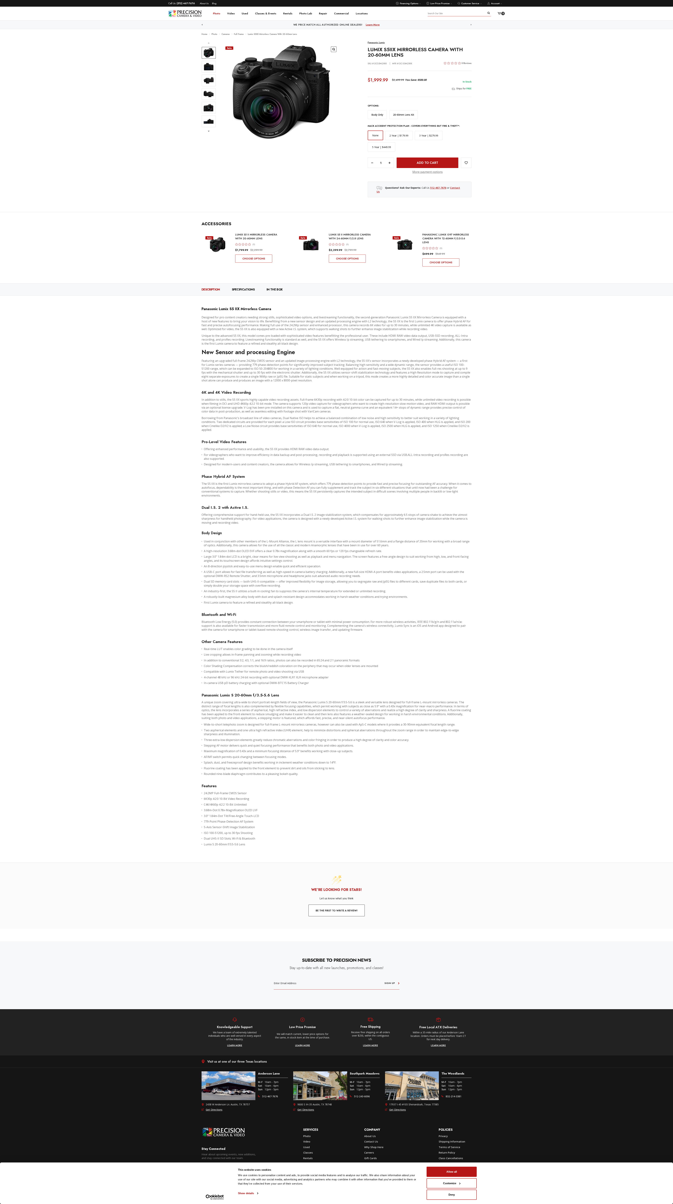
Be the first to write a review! (337, 910)
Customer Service (470, 3)
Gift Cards (370, 1158)
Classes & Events (265, 13)
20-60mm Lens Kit (403, 114)
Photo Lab (305, 13)
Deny (451, 1194)
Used (245, 13)
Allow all (451, 1171)
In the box (275, 289)
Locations (362, 13)
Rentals (287, 13)
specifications (243, 289)
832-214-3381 (453, 1096)
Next (471, 25)
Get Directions (214, 1109)
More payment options (427, 172)
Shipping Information (452, 1141)
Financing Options (409, 3)
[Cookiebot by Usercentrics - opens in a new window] (214, 1197)
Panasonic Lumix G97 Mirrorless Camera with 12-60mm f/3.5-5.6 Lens (445, 238)
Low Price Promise (440, 3)
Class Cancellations (451, 1158)
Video (231, 13)
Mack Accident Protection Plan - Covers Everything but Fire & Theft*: (414, 126)
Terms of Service (449, 1147)
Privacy (443, 1136)
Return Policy (447, 1152)
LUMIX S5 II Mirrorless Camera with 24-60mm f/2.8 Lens (350, 236)
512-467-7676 (438, 187)
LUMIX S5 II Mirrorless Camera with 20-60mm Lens (256, 236)
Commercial (341, 13)
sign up (390, 983)
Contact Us (371, 1141)
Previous (202, 25)
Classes (308, 1152)
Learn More (356, 24)
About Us (204, 3)
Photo (216, 13)
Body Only (377, 114)
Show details (246, 1193)
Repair (323, 13)
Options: (373, 105)
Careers (369, 1152)
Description (211, 289)
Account (495, 3)
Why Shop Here (373, 1147)
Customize (449, 1183)
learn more (234, 1045)
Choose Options (253, 258)
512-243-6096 (362, 1096)
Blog (214, 3)
